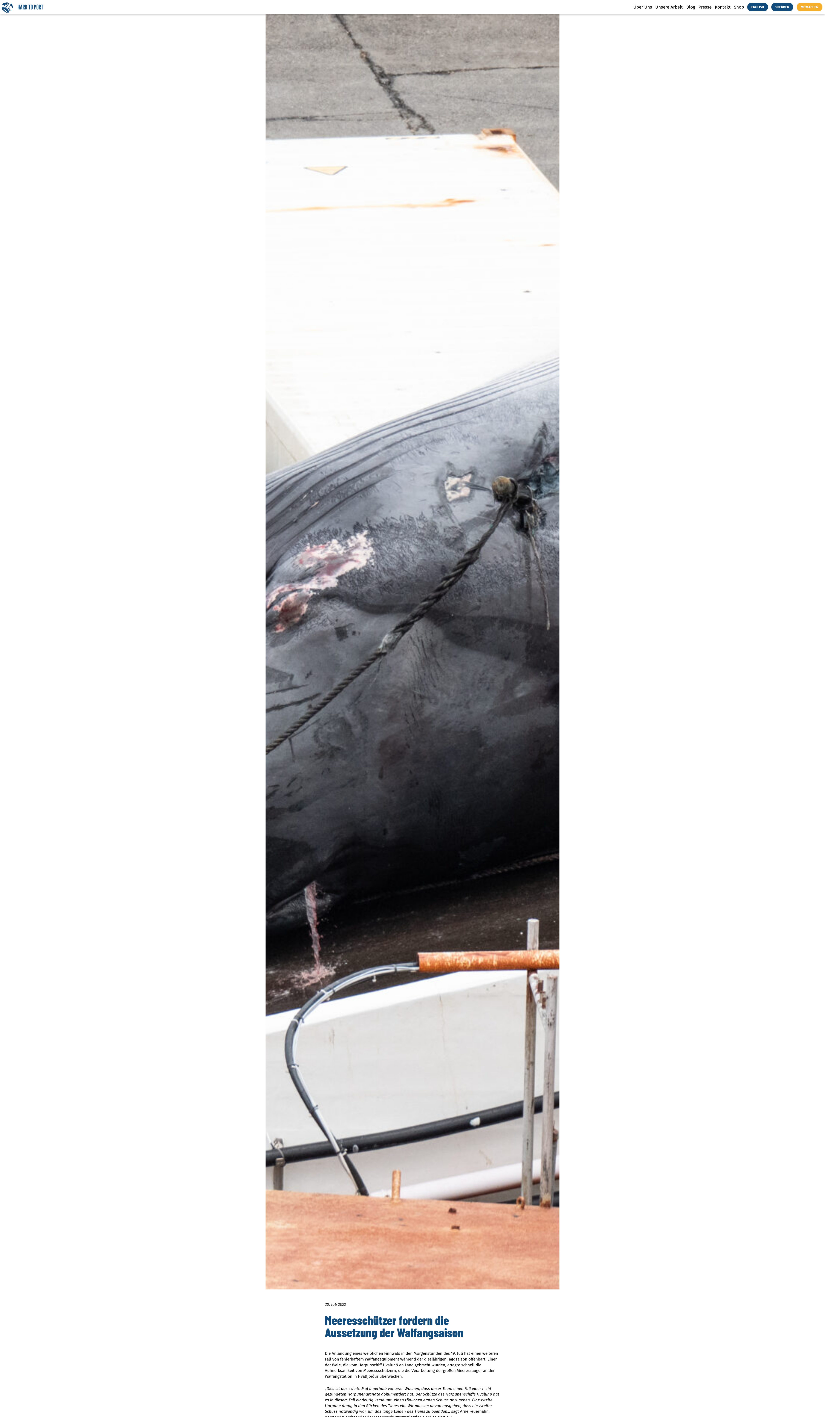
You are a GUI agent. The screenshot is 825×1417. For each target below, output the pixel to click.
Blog (690, 7)
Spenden (782, 7)
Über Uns (642, 7)
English (757, 7)
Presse (705, 7)
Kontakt (723, 7)
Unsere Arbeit (669, 7)
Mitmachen (809, 7)
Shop (739, 7)
